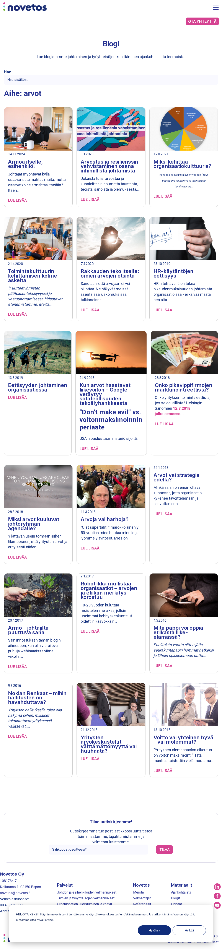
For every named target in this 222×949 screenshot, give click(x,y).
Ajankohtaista (181, 892)
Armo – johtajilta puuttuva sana (28, 630)
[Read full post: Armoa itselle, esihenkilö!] (38, 129)
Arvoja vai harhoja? (105, 519)
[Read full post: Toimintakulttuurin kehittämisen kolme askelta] (38, 239)
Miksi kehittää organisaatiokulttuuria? (182, 164)
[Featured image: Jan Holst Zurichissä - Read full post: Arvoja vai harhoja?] (111, 487)
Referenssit (142, 904)
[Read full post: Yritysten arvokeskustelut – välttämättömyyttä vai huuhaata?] (111, 705)
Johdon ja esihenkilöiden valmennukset (86, 892)
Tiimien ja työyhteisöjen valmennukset (85, 898)
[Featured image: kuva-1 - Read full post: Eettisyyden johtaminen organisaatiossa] (37, 353)
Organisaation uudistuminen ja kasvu (84, 904)
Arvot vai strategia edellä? (176, 477)
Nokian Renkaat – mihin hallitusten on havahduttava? (37, 697)
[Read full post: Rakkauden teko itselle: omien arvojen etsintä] (111, 239)
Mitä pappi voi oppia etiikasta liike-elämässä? (178, 632)
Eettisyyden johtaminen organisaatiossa (37, 387)
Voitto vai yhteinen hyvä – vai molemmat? (183, 739)
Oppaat (176, 904)
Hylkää (189, 930)
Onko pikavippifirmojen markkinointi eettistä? (183, 387)
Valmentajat (142, 898)
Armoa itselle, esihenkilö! (25, 164)
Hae (7, 72)
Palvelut (65, 885)
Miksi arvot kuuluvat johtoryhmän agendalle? (33, 523)
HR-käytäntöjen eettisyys (173, 273)
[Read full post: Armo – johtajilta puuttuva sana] (38, 596)
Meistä (138, 892)
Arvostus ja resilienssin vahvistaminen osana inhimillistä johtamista (109, 166)
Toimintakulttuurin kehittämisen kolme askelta (32, 275)
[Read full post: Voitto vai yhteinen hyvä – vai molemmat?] (184, 705)
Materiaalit (181, 885)
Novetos (141, 885)
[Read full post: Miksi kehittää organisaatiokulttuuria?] (184, 129)
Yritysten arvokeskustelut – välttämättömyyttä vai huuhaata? (109, 744)
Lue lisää (17, 200)
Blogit (175, 898)
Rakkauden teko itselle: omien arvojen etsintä (110, 273)
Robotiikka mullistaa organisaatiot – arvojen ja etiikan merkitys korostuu (109, 590)
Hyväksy (154, 930)
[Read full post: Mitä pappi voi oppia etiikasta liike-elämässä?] (184, 596)
